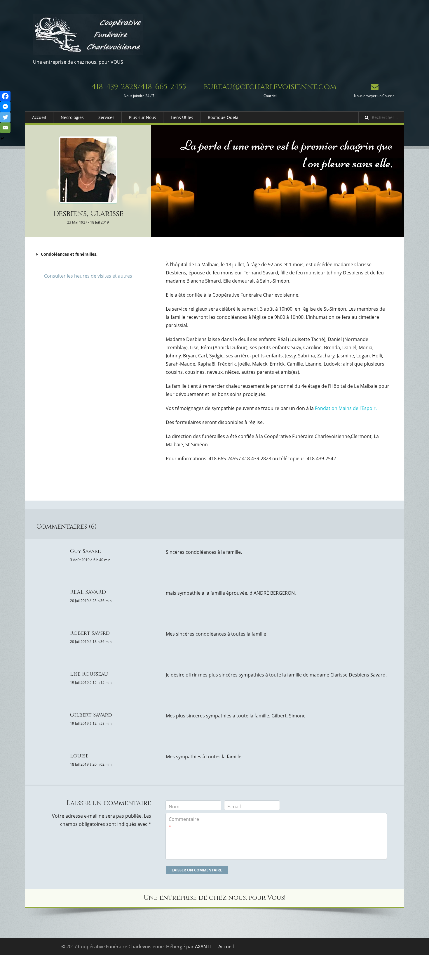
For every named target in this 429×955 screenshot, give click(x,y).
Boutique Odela (223, 117)
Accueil (39, 117)
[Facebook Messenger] (5, 106)
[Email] (5, 127)
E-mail (234, 806)
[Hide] (2, 138)
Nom (174, 806)
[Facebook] (5, 96)
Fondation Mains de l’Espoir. (346, 408)
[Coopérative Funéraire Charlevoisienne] (88, 34)
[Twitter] (5, 117)
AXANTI (203, 946)
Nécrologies (72, 117)
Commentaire (184, 823)
